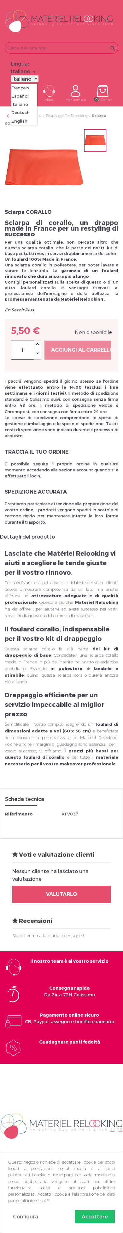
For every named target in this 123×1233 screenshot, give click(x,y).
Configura (25, 1216)
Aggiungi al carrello (81, 350)
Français (20, 87)
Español (20, 96)
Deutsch (20, 112)
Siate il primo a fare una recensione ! (48, 935)
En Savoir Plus (19, 309)
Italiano (19, 104)
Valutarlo (61, 894)
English (19, 121)
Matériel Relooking (97, 602)
